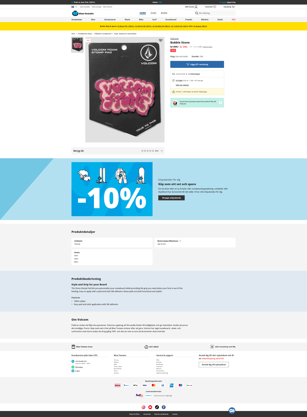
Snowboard (170, 19)
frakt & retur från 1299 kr (83, 2)
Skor (93, 19)
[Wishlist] (163, 39)
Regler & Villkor (134, 414)
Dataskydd (147, 414)
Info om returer (182, 85)
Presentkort (160, 371)
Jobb (115, 364)
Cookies (175, 414)
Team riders (118, 366)
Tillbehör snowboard (102, 33)
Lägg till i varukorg (199, 64)
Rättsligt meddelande (161, 414)
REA (234, 19)
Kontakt (158, 362)
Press (116, 371)
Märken (205, 19)
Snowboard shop (85, 33)
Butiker (116, 362)
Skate (127, 19)
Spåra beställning (162, 373)
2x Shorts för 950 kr (143, 26)
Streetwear (76, 19)
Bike (141, 19)
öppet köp (227, 2)
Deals (220, 19)
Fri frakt (179, 80)
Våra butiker (85, 7)
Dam (153, 13)
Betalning (159, 364)
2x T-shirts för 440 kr (179, 26)
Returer (158, 369)
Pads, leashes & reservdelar (125, 33)
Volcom (174, 38)
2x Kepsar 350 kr (200, 26)
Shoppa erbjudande (171, 198)
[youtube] (150, 407)
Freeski (188, 19)
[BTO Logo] (98, 13)
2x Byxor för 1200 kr (126, 26)
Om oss (116, 360)
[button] (118, 150)
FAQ (157, 360)
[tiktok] (157, 407)
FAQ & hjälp (96, 7)
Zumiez (116, 373)
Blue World (107, 7)
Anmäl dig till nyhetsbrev (214, 364)
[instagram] (143, 407)
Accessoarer (110, 19)
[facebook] (164, 407)
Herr (143, 13)
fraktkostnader (207, 47)
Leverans (159, 366)
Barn (164, 13)
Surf (154, 19)
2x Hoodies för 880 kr (161, 26)
